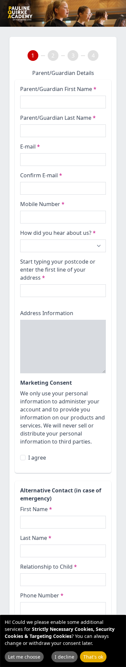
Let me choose (24, 657)
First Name (36, 509)
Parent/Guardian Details (63, 73)
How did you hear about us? (58, 232)
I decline (64, 657)
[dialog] (63, 641)
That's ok (93, 657)
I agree (37, 457)
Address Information (46, 313)
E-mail (30, 146)
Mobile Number (42, 204)
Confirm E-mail (41, 175)
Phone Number (42, 595)
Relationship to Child (48, 566)
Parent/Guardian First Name (58, 89)
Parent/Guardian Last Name (58, 117)
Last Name (35, 538)
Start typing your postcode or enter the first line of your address (57, 269)
